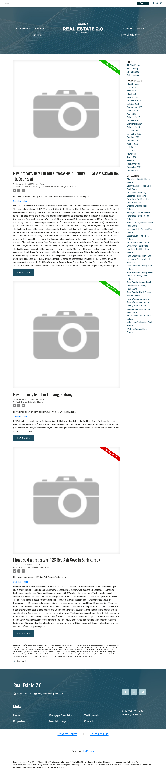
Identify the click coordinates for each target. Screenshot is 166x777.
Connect (143, 3)
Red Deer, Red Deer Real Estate (84, 649)
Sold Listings (133, 75)
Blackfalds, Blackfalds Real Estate (33, 645)
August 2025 (132, 110)
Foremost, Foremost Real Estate (65, 647)
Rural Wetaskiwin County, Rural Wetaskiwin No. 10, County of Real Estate (48, 187)
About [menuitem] (139, 28)
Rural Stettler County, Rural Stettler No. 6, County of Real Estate (139, 285)
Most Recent (133, 84)
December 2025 (134, 100)
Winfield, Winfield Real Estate (82, 656)
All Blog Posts (133, 65)
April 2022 (131, 157)
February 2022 (133, 164)
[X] (161, 3)
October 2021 (133, 170)
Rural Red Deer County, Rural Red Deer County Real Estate (79, 652)
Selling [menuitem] (37, 35)
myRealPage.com (87, 751)
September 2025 (134, 107)
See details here (20, 201)
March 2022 (132, 160)
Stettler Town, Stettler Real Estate (39, 656)
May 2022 (131, 154)
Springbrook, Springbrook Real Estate (35, 567)
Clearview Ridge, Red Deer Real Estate (56, 645)
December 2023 (134, 134)
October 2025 (133, 104)
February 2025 (133, 117)
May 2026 (131, 90)
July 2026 (131, 87)
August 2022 (132, 144)
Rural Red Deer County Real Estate (49, 652)
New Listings (133, 68)
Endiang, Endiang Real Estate (32, 402)
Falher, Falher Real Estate (46, 647)
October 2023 (133, 137)
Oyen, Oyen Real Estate (66, 649)
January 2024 (133, 130)
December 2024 (134, 120)
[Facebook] (153, 3)
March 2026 (132, 94)
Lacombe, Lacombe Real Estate (31, 649)
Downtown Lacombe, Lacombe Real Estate (83, 645)
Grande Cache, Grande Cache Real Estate (89, 647)
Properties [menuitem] (22, 28)
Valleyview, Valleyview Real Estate (62, 656)
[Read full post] (66, 115)
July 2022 (131, 147)
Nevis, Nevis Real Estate (50, 649)
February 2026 (133, 97)
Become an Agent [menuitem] (130, 35)
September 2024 (134, 124)
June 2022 (131, 150)
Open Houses (133, 72)
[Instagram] (157, 3)
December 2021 (134, 167)
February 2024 (133, 127)
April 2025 (131, 114)
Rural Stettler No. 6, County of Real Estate (49, 654)
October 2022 (133, 140)
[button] (125, 692)
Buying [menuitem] (38, 28)
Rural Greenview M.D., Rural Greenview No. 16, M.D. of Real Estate (139, 259)
